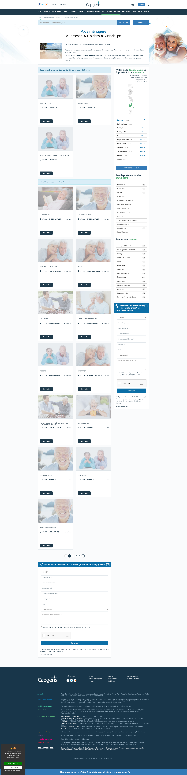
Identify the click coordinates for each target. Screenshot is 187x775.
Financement (105, 743)
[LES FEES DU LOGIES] (93, 198)
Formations (75, 739)
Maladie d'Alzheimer (83, 699)
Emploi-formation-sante (69, 750)
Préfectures (130, 710)
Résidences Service (44, 706)
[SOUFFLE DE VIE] (55, 86)
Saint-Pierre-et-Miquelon (125, 200)
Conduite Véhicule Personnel (105, 723)
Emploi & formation (44, 739)
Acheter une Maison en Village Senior (117, 706)
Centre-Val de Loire (131, 258)
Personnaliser (13, 767)
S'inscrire (141, 4)
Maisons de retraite (60, 11)
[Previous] (65, 555)
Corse (130, 262)
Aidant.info (83, 750)
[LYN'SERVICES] (55, 198)
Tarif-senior (92, 750)
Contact (54, 4)
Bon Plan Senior (66, 696)
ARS (62, 710)
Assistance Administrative (78, 722)
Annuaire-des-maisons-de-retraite (131, 748)
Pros (140, 11)
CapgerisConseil (78, 748)
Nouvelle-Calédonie (124, 204)
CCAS (74, 711)
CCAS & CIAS (86, 717)
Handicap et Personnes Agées (139, 694)
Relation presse (133, 679)
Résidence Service (77, 11)
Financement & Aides (68, 702)
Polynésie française (123, 212)
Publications (82, 696)
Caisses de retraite (112, 711)
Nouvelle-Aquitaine (131, 285)
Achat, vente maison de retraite (112, 744)
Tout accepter (13, 763)
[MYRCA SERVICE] (93, 86)
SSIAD (96, 720)
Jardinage (97, 727)
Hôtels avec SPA (67, 735)
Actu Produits (122, 694)
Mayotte (120, 216)
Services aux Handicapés (84, 720)
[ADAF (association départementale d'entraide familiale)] (55, 406)
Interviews (78, 694)
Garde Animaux (86, 727)
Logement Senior (93, 11)
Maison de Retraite (68, 699)
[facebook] (39, 4)
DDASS (144, 710)
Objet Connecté (130, 744)
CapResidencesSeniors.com (95, 748)
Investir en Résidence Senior (93, 706)
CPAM (68, 711)
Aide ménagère (88, 718)
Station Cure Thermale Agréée (116, 735)
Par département (75, 706)
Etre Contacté (140, 22)
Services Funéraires (103, 728)
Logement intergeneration (121, 732)
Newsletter (63, 4)
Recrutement (75, 743)
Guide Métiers (85, 739)
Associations (124, 711)
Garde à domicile (101, 718)
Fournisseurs (65, 743)
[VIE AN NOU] (55, 302)
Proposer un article (134, 676)
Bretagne (131, 254)
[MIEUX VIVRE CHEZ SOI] (55, 511)
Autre (120, 702)
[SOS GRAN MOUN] (55, 458)
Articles (70, 694)
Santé (75, 696)
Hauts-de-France (131, 273)
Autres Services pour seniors (84, 728)
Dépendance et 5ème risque (92, 694)
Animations (133, 701)
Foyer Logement (109, 699)
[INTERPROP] (93, 354)
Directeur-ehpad (112, 748)
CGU (91, 676)
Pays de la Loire (131, 293)
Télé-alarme (138, 727)
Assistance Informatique (98, 722)
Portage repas (128, 718)
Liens (134, 11)
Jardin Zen (132, 735)
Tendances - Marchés (79, 744)
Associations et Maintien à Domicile (121, 722)
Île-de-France (131, 277)
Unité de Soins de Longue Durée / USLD (75, 701)
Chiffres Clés (90, 702)
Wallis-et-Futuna (123, 208)
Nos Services (65, 744)
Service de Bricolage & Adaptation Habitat (117, 727)
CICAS (100, 717)
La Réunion (121, 196)
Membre (134, 4)
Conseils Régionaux (98, 710)
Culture (90, 696)
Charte (91, 681)
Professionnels (43, 742)
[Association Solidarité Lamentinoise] (55, 139)
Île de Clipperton (122, 232)
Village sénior (80, 732)
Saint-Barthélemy (123, 224)
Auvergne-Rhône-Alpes (131, 246)
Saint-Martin (130, 228)
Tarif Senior (78, 735)
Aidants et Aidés (110, 694)
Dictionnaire (100, 702)
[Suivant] (83, 555)
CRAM (63, 711)
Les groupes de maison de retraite (102, 701)
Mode (85, 735)
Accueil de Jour (96, 699)
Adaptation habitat (139, 732)
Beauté (90, 735)
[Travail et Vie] (93, 406)
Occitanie (131, 289)
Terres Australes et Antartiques (127, 220)
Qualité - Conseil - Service (90, 743)
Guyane (130, 193)
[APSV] (93, 250)
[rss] (46, 4)
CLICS (83, 711)
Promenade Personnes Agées (127, 723)
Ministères (68, 710)
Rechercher (123, 22)
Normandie (131, 281)
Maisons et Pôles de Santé (106, 750)
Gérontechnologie (94, 744)
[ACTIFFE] (55, 354)
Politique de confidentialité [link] (13, 770)
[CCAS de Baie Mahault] (55, 250)
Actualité (40, 694)
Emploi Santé (65, 739)
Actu (40, 11)
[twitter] (42, 4)
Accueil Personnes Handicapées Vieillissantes (132, 699)
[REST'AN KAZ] (93, 458)
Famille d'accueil (122, 701)
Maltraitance (134, 711)
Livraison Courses (114, 718)
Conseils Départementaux (115, 710)
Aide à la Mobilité (87, 723)
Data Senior (98, 696)
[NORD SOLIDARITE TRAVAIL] (93, 302)
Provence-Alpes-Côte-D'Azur (131, 297)
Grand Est (131, 269)
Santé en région (79, 710)
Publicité (111, 681)
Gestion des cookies (107, 758)
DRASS (137, 710)
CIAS (79, 711)
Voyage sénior (99, 735)
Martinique (130, 189)
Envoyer (74, 643)
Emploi (146, 11)
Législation (81, 702)
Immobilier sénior (92, 732)
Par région (64, 706)
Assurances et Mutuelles (95, 711)
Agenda (47, 11)
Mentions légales (95, 679)
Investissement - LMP (118, 743)
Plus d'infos (46, 121)
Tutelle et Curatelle (68, 713)
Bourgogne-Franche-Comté (131, 250)
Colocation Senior (105, 732)
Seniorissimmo (66, 748)
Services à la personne (111, 11)
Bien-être (126, 11)
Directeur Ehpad (111, 702)
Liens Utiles (41, 709)
